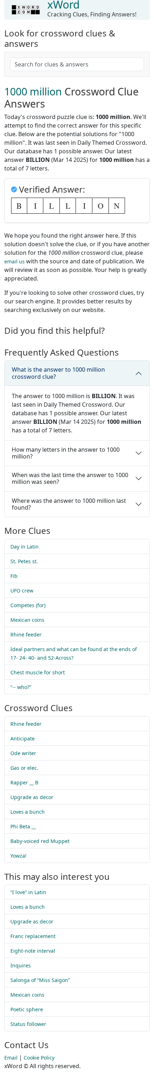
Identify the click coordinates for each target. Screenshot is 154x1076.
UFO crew (21, 590)
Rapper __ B (24, 782)
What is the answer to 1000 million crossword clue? (58, 373)
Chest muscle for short (37, 672)
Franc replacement (33, 936)
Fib (14, 575)
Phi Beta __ (23, 826)
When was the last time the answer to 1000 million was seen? (70, 478)
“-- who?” (20, 687)
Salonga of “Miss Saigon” (40, 980)
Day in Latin (24, 546)
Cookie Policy (39, 1057)
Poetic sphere (26, 1009)
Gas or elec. (24, 767)
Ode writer (23, 753)
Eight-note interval (32, 950)
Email (11, 1057)
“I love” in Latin (28, 892)
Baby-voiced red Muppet (39, 841)
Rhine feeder (26, 634)
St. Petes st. (24, 561)
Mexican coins (27, 619)
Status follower (28, 1024)
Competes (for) (27, 605)
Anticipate (22, 738)
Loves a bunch (27, 811)
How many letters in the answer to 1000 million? (66, 453)
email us (14, 261)
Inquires (20, 965)
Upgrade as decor (31, 797)
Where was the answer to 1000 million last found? (69, 504)
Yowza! (18, 855)
